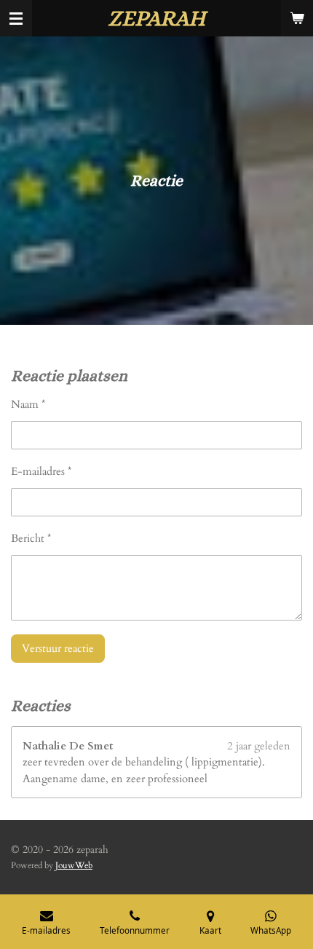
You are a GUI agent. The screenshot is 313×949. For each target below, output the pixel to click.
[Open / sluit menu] (16, 18)
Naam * (28, 404)
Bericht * (31, 538)
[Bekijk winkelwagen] (297, 18)
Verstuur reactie (58, 648)
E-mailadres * (41, 471)
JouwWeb (73, 865)
